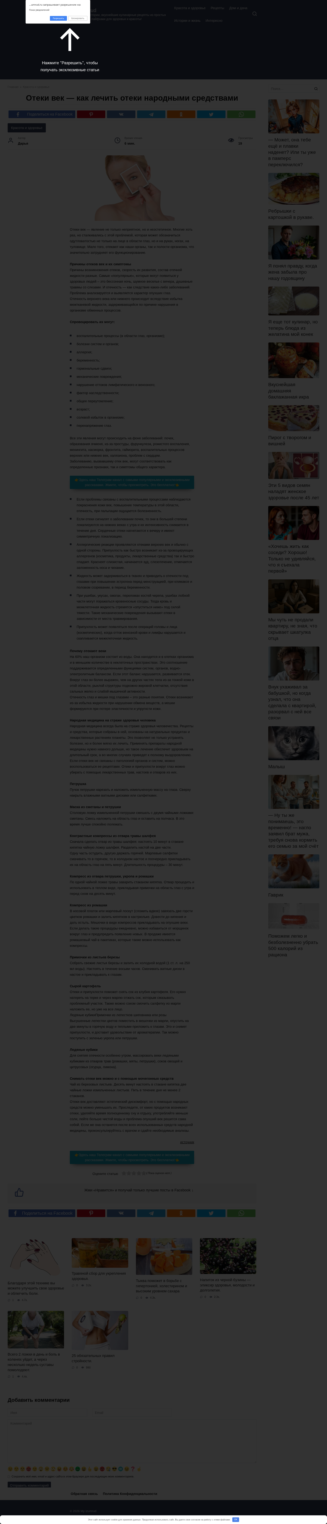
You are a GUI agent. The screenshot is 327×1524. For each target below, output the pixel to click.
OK (235, 1519)
